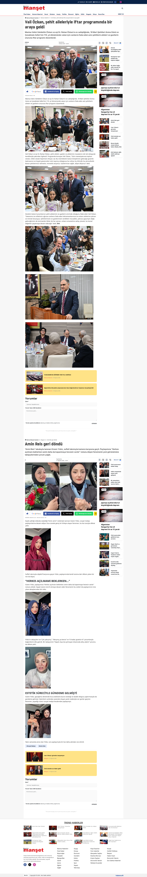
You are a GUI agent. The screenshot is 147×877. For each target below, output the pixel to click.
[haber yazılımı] (119, 875)
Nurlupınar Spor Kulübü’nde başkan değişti (115, 58)
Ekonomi (71, 14)
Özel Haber (27, 14)
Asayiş (58, 14)
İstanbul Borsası (96, 856)
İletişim (109, 853)
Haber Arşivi (111, 856)
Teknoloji (77, 868)
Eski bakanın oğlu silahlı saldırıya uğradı (116, 154)
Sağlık (59, 868)
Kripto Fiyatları (95, 858)
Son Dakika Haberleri (114, 861)
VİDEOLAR (97, 2)
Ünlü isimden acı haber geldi (116, 137)
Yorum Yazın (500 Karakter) (33, 408)
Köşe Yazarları (95, 849)
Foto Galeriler (95, 851)
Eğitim (77, 14)
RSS (26, 875)
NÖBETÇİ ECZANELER (108, 2)
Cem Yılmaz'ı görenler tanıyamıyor (114, 129)
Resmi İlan (101, 14)
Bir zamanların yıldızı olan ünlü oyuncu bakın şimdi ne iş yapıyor (115, 482)
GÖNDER (94, 423)
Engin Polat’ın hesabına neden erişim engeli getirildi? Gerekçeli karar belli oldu (115, 554)
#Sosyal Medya (31, 746)
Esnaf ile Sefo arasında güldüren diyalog (116, 563)
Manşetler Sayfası (96, 853)
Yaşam (76, 865)
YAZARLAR (82, 2)
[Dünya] (111, 79)
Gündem (52, 14)
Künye (95, 14)
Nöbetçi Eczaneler (96, 863)
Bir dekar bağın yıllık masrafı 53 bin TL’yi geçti (115, 67)
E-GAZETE (89, 2)
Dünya (76, 851)
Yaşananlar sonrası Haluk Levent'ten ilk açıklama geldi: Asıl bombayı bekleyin (115, 572)
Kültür (82, 14)
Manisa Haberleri (37, 14)
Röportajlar (60, 853)
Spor (75, 863)
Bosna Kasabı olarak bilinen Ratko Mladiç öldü (116, 145)
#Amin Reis (42, 746)
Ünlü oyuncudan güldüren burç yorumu (116, 537)
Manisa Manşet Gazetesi (32, 18)
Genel (46, 14)
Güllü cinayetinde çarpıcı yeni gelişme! (116, 473)
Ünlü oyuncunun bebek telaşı (116, 465)
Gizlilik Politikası (112, 851)
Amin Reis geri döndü (115, 121)
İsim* (26, 401)
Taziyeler (60, 856)
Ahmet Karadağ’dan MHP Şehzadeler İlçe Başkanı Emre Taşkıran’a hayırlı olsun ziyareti (116, 49)
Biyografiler (61, 858)
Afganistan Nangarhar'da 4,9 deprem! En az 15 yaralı (110, 111)
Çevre (59, 863)
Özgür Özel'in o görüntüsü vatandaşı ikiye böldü (115, 546)
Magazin (88, 14)
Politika (64, 14)
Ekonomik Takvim (96, 861)
